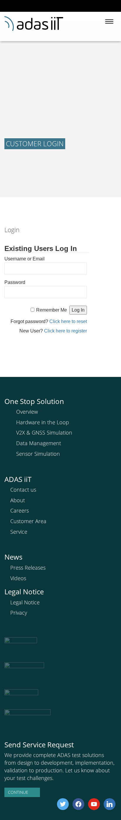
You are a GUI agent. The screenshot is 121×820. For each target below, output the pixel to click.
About (17, 500)
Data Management (38, 443)
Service (18, 531)
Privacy (18, 612)
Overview (27, 411)
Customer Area (28, 521)
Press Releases (28, 567)
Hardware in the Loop (42, 422)
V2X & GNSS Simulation (44, 432)
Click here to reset (68, 321)
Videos (18, 578)
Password (14, 282)
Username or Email (24, 258)
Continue (18, 792)
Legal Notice (25, 602)
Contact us (23, 489)
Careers (19, 510)
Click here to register (65, 330)
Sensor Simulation (38, 453)
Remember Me (51, 309)
